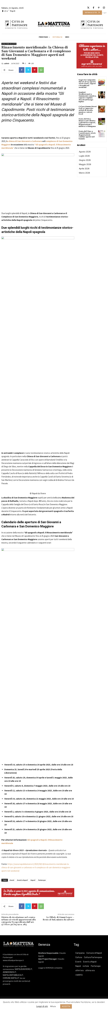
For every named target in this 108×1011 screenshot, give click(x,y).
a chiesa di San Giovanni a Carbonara (24, 141)
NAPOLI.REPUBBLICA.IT (13, 975)
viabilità (79, 975)
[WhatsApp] (41, 70)
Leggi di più (42, 1006)
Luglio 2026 (84, 156)
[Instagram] (104, 8)
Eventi (12, 880)
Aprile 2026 (84, 168)
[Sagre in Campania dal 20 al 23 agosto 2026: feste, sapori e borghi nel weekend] (101, 82)
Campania (80, 953)
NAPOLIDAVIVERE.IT (23, 969)
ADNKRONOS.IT (9, 972)
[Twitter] (88, 8)
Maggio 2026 (85, 164)
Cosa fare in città (9, 44)
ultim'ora (79, 970)
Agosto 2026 (85, 151)
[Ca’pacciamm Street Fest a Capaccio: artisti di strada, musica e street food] (101, 109)
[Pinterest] (99, 8)
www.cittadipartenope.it (13, 960)
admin (6, 63)
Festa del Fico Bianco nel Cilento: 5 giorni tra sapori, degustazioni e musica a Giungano (87, 122)
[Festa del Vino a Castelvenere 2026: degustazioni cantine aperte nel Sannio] (101, 133)
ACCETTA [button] (66, 1006)
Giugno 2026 (85, 160)
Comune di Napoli (94, 953)
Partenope (42, 880)
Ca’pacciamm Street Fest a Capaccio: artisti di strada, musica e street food (88, 110)
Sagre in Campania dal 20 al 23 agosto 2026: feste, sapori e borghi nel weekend (87, 83)
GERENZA (49, 968)
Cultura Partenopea (93, 957)
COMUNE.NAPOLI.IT (11, 978)
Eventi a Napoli (22, 880)
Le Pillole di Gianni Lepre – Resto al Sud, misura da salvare (58, 918)
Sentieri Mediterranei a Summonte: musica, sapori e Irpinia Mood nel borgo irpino (87, 97)
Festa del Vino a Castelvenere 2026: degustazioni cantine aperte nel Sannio (87, 135)
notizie (86, 966)
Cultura (78, 957)
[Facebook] (93, 8)
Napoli (32, 880)
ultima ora (90, 970)
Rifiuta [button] (53, 1006)
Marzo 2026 (84, 173)
